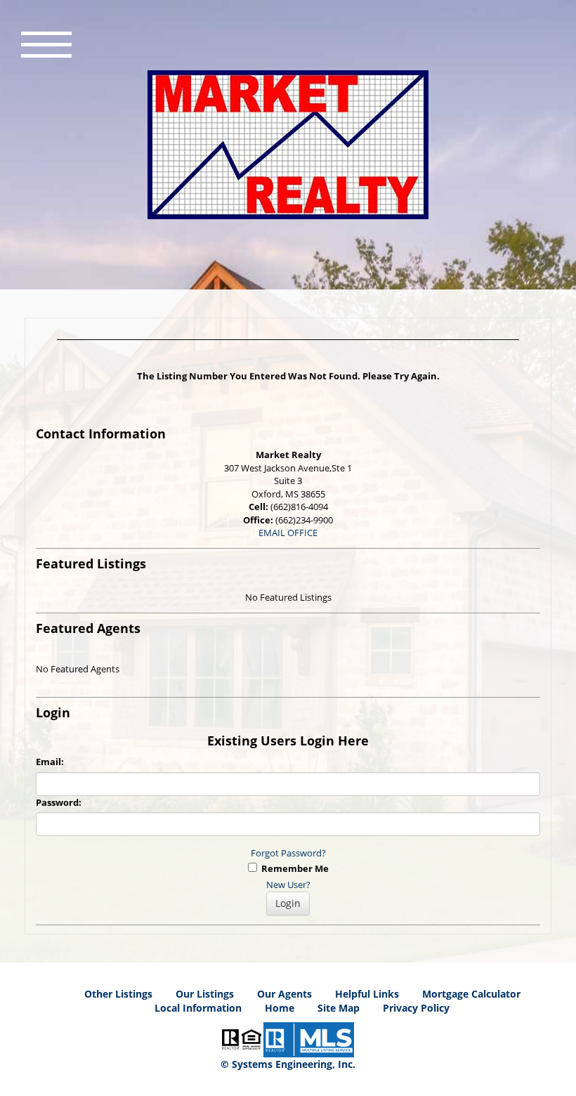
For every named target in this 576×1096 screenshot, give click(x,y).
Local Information (198, 1008)
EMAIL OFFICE (288, 532)
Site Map (339, 1008)
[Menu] (46, 43)
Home (279, 1008)
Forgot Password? (288, 853)
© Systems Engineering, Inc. (288, 1064)
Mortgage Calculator (471, 993)
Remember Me (293, 868)
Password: (58, 802)
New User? (288, 884)
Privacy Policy (416, 1008)
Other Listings (118, 993)
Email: (50, 761)
